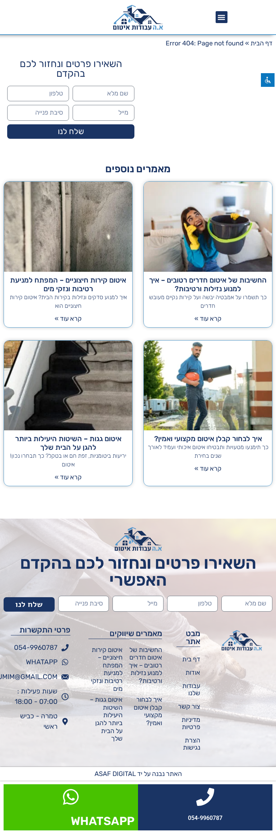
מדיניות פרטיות (190, 723)
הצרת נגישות (191, 743)
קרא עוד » (207, 319)
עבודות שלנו (191, 689)
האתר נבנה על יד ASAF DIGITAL (138, 774)
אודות (192, 672)
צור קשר (189, 706)
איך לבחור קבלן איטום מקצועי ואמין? (208, 438)
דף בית (191, 659)
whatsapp (102, 821)
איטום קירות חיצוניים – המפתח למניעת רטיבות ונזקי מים (68, 284)
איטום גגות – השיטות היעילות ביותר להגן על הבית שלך (68, 443)
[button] (221, 17)
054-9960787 (205, 818)
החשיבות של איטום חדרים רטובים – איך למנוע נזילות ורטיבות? (208, 284)
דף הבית (261, 43)
